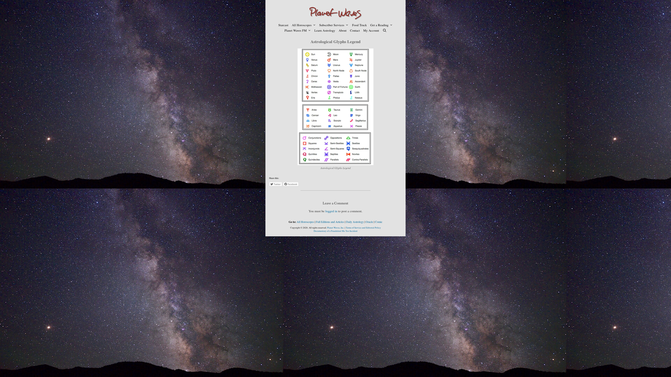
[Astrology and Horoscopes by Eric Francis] (335, 13)
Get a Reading (379, 25)
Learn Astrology (324, 30)
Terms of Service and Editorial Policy (363, 227)
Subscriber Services (331, 25)
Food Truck (359, 25)
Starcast (283, 25)
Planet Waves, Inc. (335, 227)
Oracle (369, 222)
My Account (371, 30)
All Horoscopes (302, 25)
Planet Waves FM (295, 30)
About (343, 30)
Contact (355, 30)
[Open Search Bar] (384, 30)
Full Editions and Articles (330, 222)
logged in (331, 211)
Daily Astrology (355, 222)
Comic (378, 222)
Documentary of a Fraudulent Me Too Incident (336, 230)
